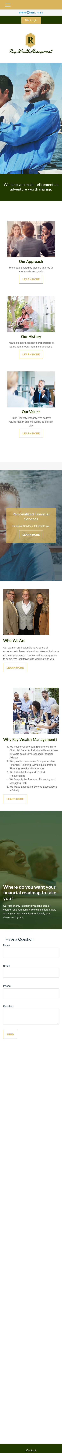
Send (10, 1034)
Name (6, 945)
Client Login (31, 20)
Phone (7, 986)
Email (6, 965)
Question (8, 1006)
